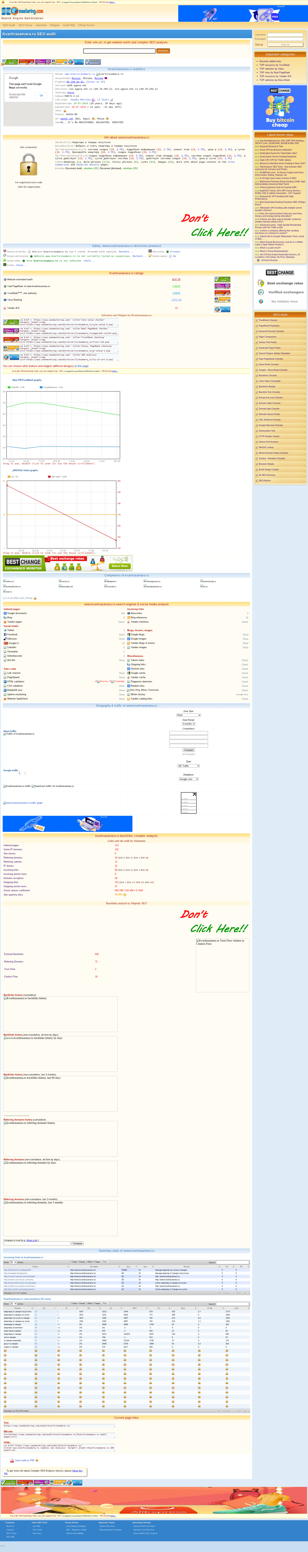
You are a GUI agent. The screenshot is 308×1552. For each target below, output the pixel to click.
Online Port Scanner (268, 442)
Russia (76, 78)
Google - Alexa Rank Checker (273, 370)
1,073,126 (176, 299)
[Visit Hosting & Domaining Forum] (214, 240)
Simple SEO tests (107, 1526)
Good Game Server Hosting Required (278, 156)
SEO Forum (25, 25)
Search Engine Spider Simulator (274, 353)
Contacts (10, 1530)
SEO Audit (9, 25)
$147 (176, 279)
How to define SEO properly (145, 1533)
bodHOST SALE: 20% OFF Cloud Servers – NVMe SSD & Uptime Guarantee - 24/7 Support (278, 191)
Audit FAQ (69, 25)
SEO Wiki (10, 1537)
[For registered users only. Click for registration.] (35, 598)
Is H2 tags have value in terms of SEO (278, 178)
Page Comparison (267, 337)
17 (36, 1321)
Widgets (55, 25)
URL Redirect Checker (270, 420)
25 (58, 1334)
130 (123, 613)
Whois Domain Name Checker (273, 453)
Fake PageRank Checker (271, 359)
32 (247, 617)
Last (245, 1293)
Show (122, 634)
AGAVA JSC (66, 119)
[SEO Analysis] (22, 21)
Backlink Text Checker (269, 392)
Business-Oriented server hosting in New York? (283, 163)
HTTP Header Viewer (269, 436)
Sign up (259, 44)
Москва (99, 78)
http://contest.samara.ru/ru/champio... (20, 1276)
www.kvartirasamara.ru (80, 74)
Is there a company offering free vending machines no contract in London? (277, 231)
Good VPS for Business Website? (276, 150)
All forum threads (269, 260)
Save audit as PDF (25, 1460)
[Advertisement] (280, 510)
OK (41, 95)
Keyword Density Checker (271, 331)
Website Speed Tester (269, 414)
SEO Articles (265, 480)
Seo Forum (37, 1530)
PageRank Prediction (269, 325)
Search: (212, 1262)
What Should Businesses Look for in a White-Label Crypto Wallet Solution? (279, 243)
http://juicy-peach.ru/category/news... (20, 1289)
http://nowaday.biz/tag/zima (15, 1273)
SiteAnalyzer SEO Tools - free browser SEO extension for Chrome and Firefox (278, 168)
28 (36, 1328)
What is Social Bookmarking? (274, 251)
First (219, 1293)
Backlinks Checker (268, 375)
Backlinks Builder (267, 386)
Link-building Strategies (76, 1526)
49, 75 (103, 681)
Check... (89, 261)
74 (58, 1324)
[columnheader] (36, 1266)
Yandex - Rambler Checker (272, 458)
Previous (227, 1293)
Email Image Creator (269, 469)
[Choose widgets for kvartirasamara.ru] (92, 64)
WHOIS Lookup (266, 447)
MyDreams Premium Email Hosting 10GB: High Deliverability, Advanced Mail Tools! (280, 182)
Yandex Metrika (80, 99)
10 (36, 1311)
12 (123, 643)
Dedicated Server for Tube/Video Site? (278, 153)
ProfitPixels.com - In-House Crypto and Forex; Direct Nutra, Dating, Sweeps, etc (279, 173)
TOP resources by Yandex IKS (275, 76)
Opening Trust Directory (143, 1530)
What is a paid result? (270, 248)
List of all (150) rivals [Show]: (18, 598)
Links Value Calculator (270, 381)
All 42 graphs (188, 754)
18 (36, 1324)
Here (238, 694)
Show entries (13, 1262)
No (174, 256)
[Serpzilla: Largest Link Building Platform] (67, 831)
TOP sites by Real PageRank (275, 72)
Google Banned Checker (271, 425)
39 (36, 1334)
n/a (58, 1328)
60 (36, 1347)
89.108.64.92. (75, 82)
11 (36, 1315)
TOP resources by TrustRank (275, 65)
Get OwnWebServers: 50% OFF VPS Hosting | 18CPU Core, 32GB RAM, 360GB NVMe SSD (279, 142)
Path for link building (74, 1533)
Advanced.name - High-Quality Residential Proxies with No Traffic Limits (278, 226)
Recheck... (126, 251)
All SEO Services (267, 475)
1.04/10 (176, 293)
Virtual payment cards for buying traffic (278, 187)
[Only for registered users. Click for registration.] (64, 110)
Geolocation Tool (267, 431)
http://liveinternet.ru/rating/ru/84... (18, 1270)
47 (36, 1340)
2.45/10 (176, 286)
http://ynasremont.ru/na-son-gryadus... (20, 1283)
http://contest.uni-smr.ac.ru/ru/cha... (19, 1280)
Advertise (41, 25)
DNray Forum (86, 25)
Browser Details (266, 464)
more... (112, 2)
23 (58, 1344)
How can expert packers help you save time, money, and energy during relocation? (278, 214)
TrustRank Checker (268, 320)
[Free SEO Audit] (41, 1484)
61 (58, 1340)
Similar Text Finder (268, 342)
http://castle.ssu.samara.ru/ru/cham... (20, 1286)
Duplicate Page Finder (270, 348)
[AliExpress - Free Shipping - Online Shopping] (154, 1513)
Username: (260, 35)
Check (121, 622)
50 (36, 1344)
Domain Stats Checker (270, 403)
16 (36, 1318)
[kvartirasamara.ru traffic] (23, 803)
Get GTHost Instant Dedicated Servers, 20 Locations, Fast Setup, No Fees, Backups (277, 255)
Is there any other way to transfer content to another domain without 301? (278, 220)
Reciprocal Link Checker (271, 397)
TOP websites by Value (272, 68)
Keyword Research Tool (271, 146)
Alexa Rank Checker (269, 364)
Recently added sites (270, 61)
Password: (260, 39)
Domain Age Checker (269, 408)
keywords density (87, 164)
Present (175, 251)
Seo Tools (37, 1533)
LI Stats (103, 99)
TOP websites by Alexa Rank (275, 80)
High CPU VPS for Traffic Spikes (275, 160)
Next (239, 1293)
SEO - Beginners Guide (76, 1530)
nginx (70, 92)
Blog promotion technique (110, 1530)
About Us (10, 1526)
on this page (81, 365)
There (245, 694)
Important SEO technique (144, 1526)
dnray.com (32, 1240)
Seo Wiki (36, 1526)
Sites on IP (96, 82)
